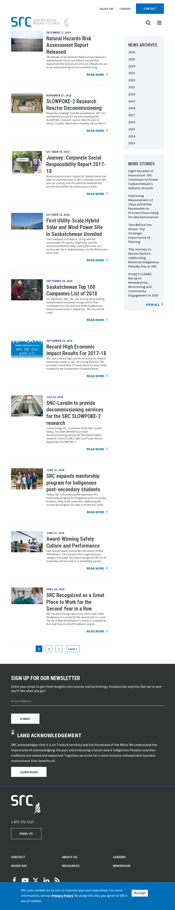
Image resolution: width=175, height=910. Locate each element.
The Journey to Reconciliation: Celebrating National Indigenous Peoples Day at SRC (143, 257)
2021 (131, 87)
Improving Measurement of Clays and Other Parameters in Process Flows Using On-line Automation (143, 206)
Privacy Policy (62, 895)
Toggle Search (148, 22)
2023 (131, 73)
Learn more (29, 772)
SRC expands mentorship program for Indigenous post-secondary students (73, 483)
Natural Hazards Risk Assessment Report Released (68, 45)
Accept (140, 893)
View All (152, 304)
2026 (131, 52)
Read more (95, 74)
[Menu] (159, 22)
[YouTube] (25, 880)
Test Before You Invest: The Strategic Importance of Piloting (140, 233)
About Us (69, 857)
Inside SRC (106, 9)
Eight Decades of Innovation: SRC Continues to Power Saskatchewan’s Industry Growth (143, 179)
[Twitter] (35, 880)
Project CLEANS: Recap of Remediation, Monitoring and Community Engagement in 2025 (143, 284)
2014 (131, 136)
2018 (131, 108)
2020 (131, 94)
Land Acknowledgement (49, 735)
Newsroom (121, 865)
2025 (131, 59)
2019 (131, 101)
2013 (131, 143)
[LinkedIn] (46, 880)
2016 (131, 122)
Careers (125, 9)
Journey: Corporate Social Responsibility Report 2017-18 (76, 164)
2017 (131, 115)
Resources (71, 865)
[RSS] (57, 880)
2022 (131, 80)
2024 (131, 66)
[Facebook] (14, 880)
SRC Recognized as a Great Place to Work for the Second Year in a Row (75, 602)
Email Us (26, 833)
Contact (150, 8)
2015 (131, 129)
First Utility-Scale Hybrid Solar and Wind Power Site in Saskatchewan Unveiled (74, 227)
